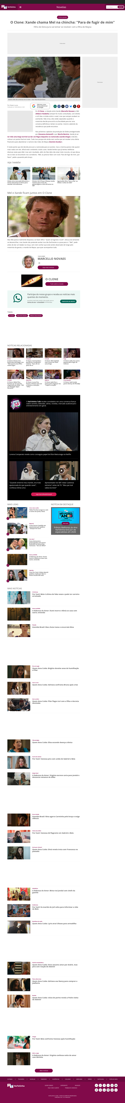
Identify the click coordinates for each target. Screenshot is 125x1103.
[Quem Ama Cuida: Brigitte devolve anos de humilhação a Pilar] (18, 671)
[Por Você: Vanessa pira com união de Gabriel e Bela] (18, 762)
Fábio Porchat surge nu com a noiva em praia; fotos (38, 510)
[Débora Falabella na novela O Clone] (53, 353)
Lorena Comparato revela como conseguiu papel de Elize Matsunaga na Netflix (40, 454)
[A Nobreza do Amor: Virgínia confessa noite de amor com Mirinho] (18, 1058)
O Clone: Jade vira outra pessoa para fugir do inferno (72, 362)
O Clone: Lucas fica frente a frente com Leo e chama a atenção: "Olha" (34, 384)
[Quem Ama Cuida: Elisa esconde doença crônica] (18, 746)
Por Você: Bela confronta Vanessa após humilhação (53, 1039)
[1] (17, 512)
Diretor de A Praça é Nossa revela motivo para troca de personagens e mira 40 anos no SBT (43, 183)
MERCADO (79, 1079)
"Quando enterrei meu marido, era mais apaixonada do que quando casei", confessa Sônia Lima (25, 485)
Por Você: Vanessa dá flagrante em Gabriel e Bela (53, 833)
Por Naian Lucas (12, 105)
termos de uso (31, 302)
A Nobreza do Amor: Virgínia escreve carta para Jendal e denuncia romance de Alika (55, 776)
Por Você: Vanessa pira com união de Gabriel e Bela (53, 759)
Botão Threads (116, 1091)
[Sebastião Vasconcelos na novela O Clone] (15, 374)
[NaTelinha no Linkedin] (104, 1090)
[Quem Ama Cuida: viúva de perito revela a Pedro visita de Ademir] (18, 1001)
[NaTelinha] (8, 7)
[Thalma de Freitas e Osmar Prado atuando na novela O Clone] (34, 353)
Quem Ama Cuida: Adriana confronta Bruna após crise (55, 685)
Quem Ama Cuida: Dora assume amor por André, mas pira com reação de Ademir (54, 966)
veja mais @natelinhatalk (44, 494)
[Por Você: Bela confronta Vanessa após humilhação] (18, 1042)
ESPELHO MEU (114, 1079)
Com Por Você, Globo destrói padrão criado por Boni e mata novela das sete (38, 573)
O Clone (41, 111)
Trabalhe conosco (71, 1088)
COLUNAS (68, 1079)
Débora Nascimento (35, 315)
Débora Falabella (42, 114)
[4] (17, 559)
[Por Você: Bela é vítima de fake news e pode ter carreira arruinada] (18, 597)
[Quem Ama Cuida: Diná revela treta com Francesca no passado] (18, 853)
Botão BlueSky (112, 1091)
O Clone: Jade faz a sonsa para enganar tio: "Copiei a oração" (53, 383)
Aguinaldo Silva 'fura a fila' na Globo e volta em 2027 (67, 182)
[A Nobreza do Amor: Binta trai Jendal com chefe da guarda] (18, 894)
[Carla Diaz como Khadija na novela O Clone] (72, 374)
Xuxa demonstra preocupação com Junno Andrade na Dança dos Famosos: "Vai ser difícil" (37, 543)
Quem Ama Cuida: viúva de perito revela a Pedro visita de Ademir (55, 998)
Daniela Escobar (55, 142)
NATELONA (101, 1079)
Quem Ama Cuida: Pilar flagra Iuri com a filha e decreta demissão (55, 702)
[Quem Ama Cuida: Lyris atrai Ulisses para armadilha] (18, 927)
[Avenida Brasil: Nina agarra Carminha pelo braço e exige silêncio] (18, 820)
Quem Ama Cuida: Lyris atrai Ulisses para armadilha (54, 923)
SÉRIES (90, 1079)
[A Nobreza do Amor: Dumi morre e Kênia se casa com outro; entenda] (18, 614)
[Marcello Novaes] (28, 262)
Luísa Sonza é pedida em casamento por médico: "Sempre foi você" (37, 527)
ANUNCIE (77, 1085)
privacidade (40, 302)
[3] (17, 544)
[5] (17, 575)
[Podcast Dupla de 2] (108, 1090)
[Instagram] (39, 263)
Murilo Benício (63, 134)
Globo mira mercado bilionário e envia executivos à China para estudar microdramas (18, 182)
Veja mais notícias (48, 267)
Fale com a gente (53, 1088)
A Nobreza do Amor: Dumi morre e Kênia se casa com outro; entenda (38, 558)
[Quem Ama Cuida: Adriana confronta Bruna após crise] (18, 688)
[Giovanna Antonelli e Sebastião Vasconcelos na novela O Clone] (53, 374)
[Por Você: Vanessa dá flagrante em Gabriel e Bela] (18, 836)
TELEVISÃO (21, 1079)
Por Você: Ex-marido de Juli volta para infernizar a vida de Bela (55, 908)
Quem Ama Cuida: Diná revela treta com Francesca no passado (55, 850)
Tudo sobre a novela (56, 284)
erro (78, 106)
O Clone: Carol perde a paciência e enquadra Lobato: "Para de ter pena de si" (33, 363)
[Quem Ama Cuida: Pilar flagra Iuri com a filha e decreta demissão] (18, 704)
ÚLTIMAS (9, 1079)
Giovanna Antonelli (45, 134)
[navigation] (20, 6)
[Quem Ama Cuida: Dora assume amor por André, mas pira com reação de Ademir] (18, 968)
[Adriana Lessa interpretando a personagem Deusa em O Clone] (15, 353)
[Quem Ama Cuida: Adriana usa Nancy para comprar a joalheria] (18, 984)
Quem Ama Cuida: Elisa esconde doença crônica (52, 742)
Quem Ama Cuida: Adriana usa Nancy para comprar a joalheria (54, 982)
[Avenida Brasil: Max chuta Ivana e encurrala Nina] (18, 630)
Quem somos (49, 1085)
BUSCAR (120, 7)
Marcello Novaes (67, 111)
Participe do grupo (68, 301)
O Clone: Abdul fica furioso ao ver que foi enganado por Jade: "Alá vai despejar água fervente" (15, 385)
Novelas (61, 7)
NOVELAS (32, 1079)
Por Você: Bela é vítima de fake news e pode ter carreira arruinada (55, 595)
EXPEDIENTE (64, 1085)
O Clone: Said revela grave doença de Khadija (72, 383)
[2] (17, 528)
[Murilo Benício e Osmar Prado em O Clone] (34, 374)
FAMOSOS (44, 1079)
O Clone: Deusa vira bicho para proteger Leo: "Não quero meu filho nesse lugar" (15, 363)
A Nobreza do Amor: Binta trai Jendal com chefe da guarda (53, 891)
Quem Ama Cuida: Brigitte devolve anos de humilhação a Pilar (55, 669)
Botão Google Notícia (100, 1091)
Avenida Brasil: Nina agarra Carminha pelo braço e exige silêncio (56, 817)
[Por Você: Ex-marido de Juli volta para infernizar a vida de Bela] (18, 910)
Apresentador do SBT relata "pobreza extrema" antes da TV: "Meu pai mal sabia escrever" (59, 485)
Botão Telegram (96, 1091)
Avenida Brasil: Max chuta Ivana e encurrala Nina (53, 627)
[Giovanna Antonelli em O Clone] (72, 353)
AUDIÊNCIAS (55, 1079)
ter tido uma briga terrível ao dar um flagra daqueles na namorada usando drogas (38, 137)
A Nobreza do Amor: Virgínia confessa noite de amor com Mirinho (54, 1056)
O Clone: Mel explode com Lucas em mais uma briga (52, 362)
